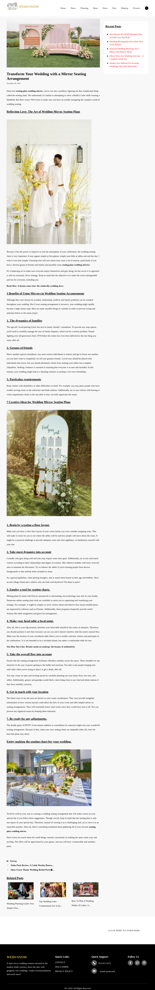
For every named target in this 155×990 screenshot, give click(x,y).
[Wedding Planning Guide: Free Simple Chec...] (21, 898)
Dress (105, 8)
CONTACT (60, 962)
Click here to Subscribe (124, 930)
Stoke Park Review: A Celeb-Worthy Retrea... (32, 865)
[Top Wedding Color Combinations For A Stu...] (53, 896)
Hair (114, 8)
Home (63, 8)
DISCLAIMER (61, 967)
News (73, 8)
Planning (84, 8)
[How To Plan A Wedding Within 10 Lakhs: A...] (85, 895)
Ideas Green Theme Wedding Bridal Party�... (32, 870)
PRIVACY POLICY (64, 971)
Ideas (95, 8)
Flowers (136, 8)
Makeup (124, 8)
